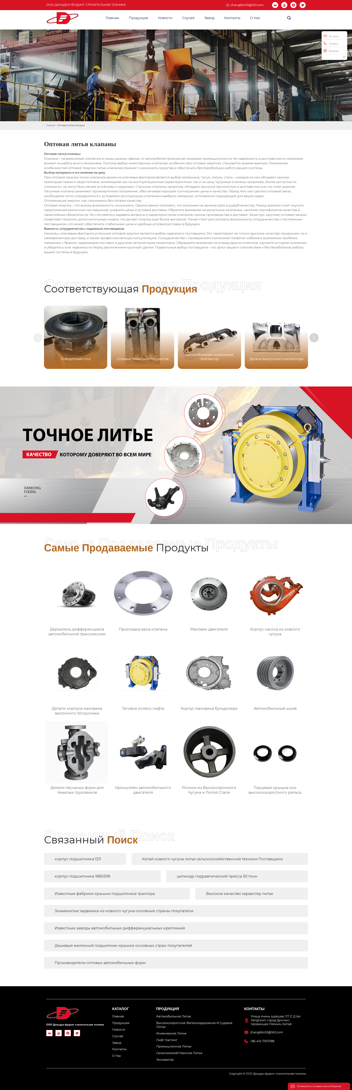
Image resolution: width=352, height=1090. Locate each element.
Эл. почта (334, 36)
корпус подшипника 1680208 (82, 876)
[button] (314, 337)
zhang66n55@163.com (247, 5)
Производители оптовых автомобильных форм (100, 963)
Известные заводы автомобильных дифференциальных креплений (120, 928)
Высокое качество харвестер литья (239, 893)
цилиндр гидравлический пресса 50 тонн (217, 876)
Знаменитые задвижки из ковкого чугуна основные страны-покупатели (124, 911)
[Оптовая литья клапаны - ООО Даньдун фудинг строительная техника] (62, 18)
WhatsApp (334, 51)
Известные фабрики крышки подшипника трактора (105, 893)
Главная (50, 125)
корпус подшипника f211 (78, 859)
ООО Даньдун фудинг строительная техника (86, 5)
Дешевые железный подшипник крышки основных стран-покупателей (123, 945)
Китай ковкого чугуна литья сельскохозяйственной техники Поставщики (212, 859)
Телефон (333, 44)
